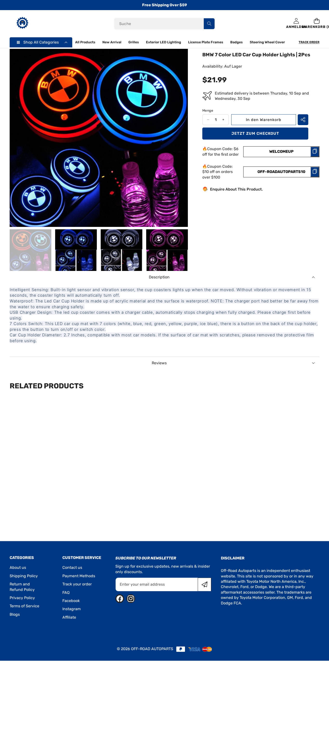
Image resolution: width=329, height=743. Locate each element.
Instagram (71, 609)
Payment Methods (78, 576)
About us (18, 567)
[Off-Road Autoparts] (22, 23)
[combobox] (164, 23)
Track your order (77, 584)
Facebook (71, 600)
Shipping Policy (24, 576)
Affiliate (69, 617)
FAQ (66, 592)
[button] (316, 23)
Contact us (72, 567)
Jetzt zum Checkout (255, 133)
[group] (30, 250)
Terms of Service (24, 606)
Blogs (15, 614)
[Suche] (209, 23)
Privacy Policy (22, 598)
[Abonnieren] (204, 584)
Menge (207, 110)
